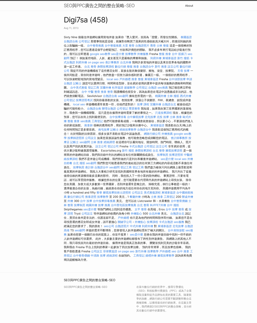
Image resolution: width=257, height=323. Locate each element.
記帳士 (77, 83)
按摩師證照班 (75, 138)
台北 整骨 (90, 66)
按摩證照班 (176, 154)
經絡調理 (109, 142)
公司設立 (90, 138)
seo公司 (109, 226)
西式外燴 (185, 96)
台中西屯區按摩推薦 (123, 205)
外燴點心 (136, 213)
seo (174, 251)
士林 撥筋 (173, 96)
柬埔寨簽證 (169, 58)
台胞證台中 (147, 66)
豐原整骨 (134, 108)
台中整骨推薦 (95, 45)
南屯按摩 (103, 129)
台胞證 (152, 87)
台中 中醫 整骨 (90, 91)
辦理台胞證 (109, 108)
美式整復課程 (152, 192)
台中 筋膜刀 (179, 54)
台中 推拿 (183, 251)
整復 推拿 (165, 54)
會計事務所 (112, 62)
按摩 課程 (143, 104)
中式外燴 (135, 226)
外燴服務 (142, 54)
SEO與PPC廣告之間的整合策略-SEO (99, 5)
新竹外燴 (141, 251)
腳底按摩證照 (174, 150)
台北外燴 (125, 62)
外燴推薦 (167, 133)
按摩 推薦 (104, 205)
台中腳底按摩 (135, 117)
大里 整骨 (128, 45)
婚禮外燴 (151, 255)
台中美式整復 (78, 87)
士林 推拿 (176, 117)
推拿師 (88, 125)
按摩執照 (162, 154)
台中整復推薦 (113, 45)
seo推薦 (163, 87)
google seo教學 (100, 54)
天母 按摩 (183, 70)
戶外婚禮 (125, 79)
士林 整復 (163, 45)
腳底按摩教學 (166, 255)
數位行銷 (120, 66)
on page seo (96, 62)
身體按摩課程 (105, 66)
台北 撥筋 (79, 163)
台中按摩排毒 (117, 117)
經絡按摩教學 (128, 129)
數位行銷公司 (75, 196)
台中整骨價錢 (179, 201)
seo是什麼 (117, 54)
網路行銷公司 (152, 133)
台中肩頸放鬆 (176, 230)
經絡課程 (112, 255)
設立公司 (173, 66)
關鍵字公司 (125, 222)
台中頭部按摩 (177, 79)
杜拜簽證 (117, 87)
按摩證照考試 (84, 100)
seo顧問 (123, 96)
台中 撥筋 (173, 205)
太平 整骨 (141, 209)
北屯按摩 (150, 117)
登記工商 (93, 87)
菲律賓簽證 (110, 251)
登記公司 (113, 146)
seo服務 (179, 222)
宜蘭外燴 (105, 87)
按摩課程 (152, 222)
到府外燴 (156, 58)
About (189, 5)
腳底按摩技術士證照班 (117, 192)
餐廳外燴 (135, 196)
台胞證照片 (142, 45)
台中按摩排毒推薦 (104, 201)
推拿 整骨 (107, 91)
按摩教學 (130, 54)
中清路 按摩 (98, 255)
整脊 (99, 192)
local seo (113, 79)
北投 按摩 (163, 117)
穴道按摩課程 (163, 112)
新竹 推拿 (161, 66)
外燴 (70, 201)
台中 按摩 (86, 201)
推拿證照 (90, 196)
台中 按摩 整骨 (175, 209)
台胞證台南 (71, 41)
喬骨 (153, 45)
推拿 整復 (137, 79)
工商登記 (97, 121)
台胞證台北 (169, 104)
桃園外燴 (160, 96)
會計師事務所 (179, 138)
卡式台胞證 (136, 146)
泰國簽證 (186, 37)
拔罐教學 (129, 87)
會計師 (89, 167)
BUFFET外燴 (158, 205)
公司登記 (84, 41)
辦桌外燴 (187, 196)
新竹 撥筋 (183, 58)
